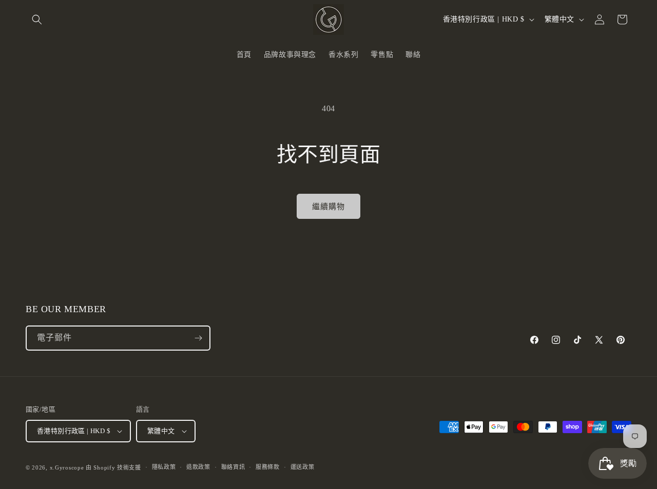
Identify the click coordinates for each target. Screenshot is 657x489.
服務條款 (268, 467)
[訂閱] (198, 338)
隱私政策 (164, 467)
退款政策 (198, 467)
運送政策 (303, 467)
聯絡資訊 (233, 467)
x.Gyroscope (67, 467)
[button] (37, 19)
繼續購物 (328, 206)
